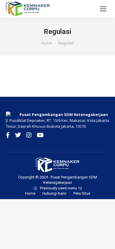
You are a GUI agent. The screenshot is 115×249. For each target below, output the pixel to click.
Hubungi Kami (54, 193)
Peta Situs (81, 193)
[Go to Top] (106, 240)
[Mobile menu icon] (103, 9)
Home (30, 193)
